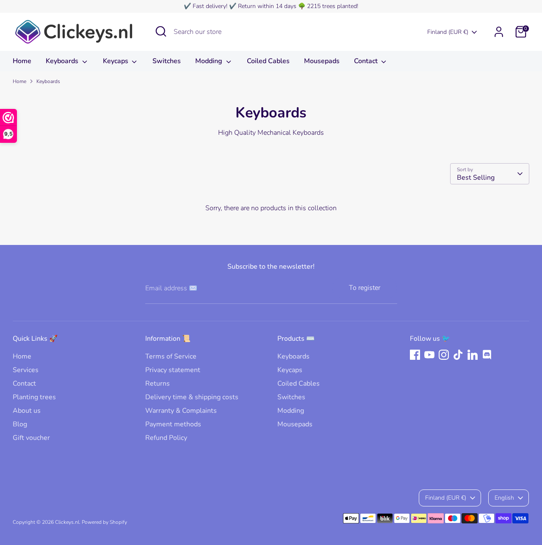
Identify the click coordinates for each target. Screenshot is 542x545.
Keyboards (63, 61)
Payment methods (173, 424)
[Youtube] (429, 355)
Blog (20, 424)
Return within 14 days (267, 6)
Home (22, 61)
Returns (157, 383)
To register (364, 287)
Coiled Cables (268, 61)
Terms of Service (170, 356)
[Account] (498, 31)
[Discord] (487, 355)
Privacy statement (172, 370)
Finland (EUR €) (447, 32)
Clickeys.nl (67, 522)
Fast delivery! (210, 6)
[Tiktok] (458, 355)
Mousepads (322, 61)
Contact (366, 61)
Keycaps (116, 61)
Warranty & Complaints (181, 410)
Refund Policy (166, 437)
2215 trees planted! (332, 6)
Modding (209, 61)
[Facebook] (415, 355)
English (504, 498)
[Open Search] (160, 31)
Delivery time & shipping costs (191, 397)
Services (26, 370)
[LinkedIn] (472, 355)
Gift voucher (31, 437)
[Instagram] (444, 355)
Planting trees (34, 397)
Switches (166, 61)
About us (27, 410)
